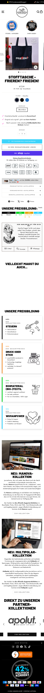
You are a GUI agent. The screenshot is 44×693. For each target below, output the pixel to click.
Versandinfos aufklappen (22, 190)
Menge (22, 130)
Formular (22, 249)
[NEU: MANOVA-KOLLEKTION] (22, 455)
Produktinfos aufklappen (22, 186)
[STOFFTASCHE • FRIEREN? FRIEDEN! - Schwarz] (11, 302)
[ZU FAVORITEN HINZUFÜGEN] (4, 274)
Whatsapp (36, 249)
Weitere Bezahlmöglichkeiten (22, 158)
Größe (22, 106)
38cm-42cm (22, 110)
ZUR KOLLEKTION (22, 513)
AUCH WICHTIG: (21, 643)
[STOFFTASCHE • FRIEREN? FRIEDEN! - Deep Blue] (8, 302)
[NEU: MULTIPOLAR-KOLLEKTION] (22, 534)
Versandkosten (27, 89)
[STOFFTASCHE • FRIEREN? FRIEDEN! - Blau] (13, 302)
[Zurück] (4, 624)
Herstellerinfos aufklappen (22, 195)
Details (40, 208)
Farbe (22, 96)
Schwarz (22, 100)
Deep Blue (17, 100)
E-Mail (9, 249)
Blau (27, 100)
